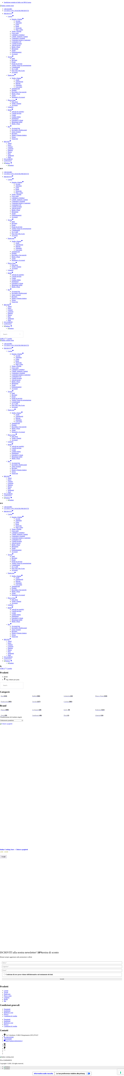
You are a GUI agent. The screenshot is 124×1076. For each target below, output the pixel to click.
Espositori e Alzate (17, 120)
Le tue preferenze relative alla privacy (70, 1073)
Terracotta (19, 28)
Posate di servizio (17, 64)
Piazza (10, 152)
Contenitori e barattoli (18, 38)
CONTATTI (8, 161)
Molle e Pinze (16, 47)
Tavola (10, 57)
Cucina (10, 16)
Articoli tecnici (16, 45)
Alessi (10, 143)
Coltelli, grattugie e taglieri (20, 36)
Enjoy (9, 145)
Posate (14, 62)
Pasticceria (11, 75)
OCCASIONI (8, 159)
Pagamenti (7, 1009)
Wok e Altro (19, 29)
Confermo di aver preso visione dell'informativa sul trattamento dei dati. (29, 974)
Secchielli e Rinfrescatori (19, 130)
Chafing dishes (16, 117)
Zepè (9, 157)
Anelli (17, 80)
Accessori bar (16, 128)
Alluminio (19, 23)
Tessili (14, 50)
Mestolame (15, 49)
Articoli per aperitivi (18, 111)
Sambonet (11, 155)
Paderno (10, 150)
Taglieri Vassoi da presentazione (21, 65)
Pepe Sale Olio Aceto (18, 70)
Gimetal (10, 147)
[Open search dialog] (1, 666)
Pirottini (14, 90)
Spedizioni (7, 1011)
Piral (9, 154)
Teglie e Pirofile (16, 31)
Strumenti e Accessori (18, 97)
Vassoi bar (15, 139)
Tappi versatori (16, 132)
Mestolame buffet (17, 122)
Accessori (15, 54)
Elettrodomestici (17, 52)
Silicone (18, 83)
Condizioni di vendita (10, 1016)
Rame (17, 26)
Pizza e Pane (12, 100)
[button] (62, 169)
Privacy (6, 1014)
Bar (9, 126)
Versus (14, 137)
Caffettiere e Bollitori (18, 35)
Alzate (14, 95)
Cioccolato (19, 87)
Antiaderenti (19, 81)
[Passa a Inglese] (66, 165)
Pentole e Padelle (17, 19)
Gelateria (10, 107)
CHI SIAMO (8, 9)
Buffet (10, 110)
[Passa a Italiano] (7, 1067)
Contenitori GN (16, 42)
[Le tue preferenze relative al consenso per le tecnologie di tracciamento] (120, 1072)
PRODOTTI (8, 13)
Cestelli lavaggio (17, 43)
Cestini (14, 115)
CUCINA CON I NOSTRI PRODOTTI (16, 10)
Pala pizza (15, 102)
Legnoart (10, 148)
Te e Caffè (15, 69)
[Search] (20, 334)
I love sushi (15, 33)
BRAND (6, 141)
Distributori (15, 118)
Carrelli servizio (16, 113)
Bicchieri (14, 60)
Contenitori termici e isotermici (21, 40)
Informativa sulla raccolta (43, 1073)
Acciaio (18, 21)
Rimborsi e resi (8, 1012)
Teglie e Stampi (16, 78)
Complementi (16, 67)
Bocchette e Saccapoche (19, 92)
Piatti (13, 58)
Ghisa (17, 24)
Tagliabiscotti (16, 88)
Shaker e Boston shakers (19, 135)
